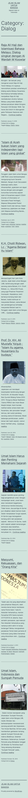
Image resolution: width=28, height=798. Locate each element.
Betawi (13, 323)
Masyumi (15, 651)
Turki (13, 226)
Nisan (2, 226)
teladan (12, 653)
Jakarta (18, 323)
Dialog (12, 123)
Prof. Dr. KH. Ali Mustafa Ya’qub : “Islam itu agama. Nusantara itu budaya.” (12, 347)
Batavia (8, 323)
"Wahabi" (8, 437)
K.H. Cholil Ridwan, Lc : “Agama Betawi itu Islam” (13, 247)
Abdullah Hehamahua (12, 649)
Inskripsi (18, 224)
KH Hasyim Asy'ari (21, 437)
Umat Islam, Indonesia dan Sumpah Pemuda (12, 674)
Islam (13, 437)
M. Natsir (9, 651)
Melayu (8, 125)
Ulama (17, 125)
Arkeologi (12, 224)
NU (2, 439)
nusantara (8, 226)
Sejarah (8, 542)
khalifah (23, 224)
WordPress (18, 791)
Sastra (13, 125)
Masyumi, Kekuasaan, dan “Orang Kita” (11, 563)
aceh (7, 224)
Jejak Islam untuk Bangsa (14, 5)
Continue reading (15, 115)
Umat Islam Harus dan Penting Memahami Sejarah (13, 459)
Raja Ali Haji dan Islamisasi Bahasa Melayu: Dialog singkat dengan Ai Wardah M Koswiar (13, 52)
